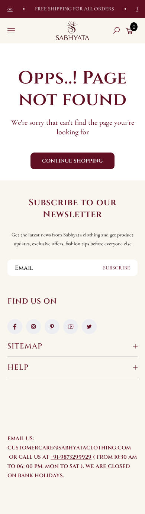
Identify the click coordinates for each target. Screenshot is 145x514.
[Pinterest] (52, 326)
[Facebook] (14, 326)
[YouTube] (70, 326)
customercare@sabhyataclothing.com (69, 447)
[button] (116, 30)
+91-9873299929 (71, 457)
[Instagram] (33, 326)
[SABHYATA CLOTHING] (72, 30)
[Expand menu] (11, 30)
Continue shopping (72, 160)
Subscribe (116, 268)
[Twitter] (89, 326)
